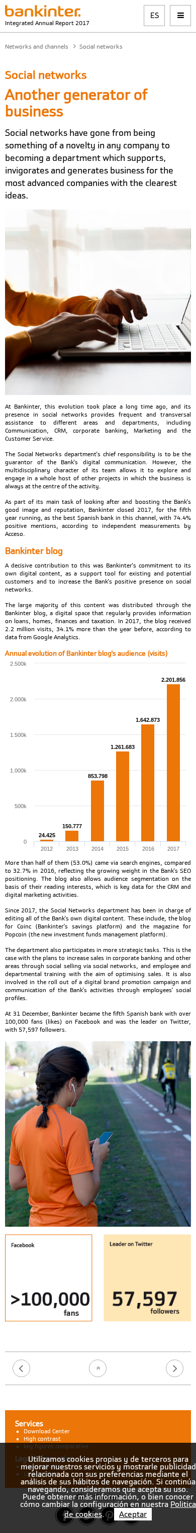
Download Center (47, 1431)
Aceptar (133, 1514)
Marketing (170, 1368)
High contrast (42, 1438)
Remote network (25, 1368)
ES (154, 15)
